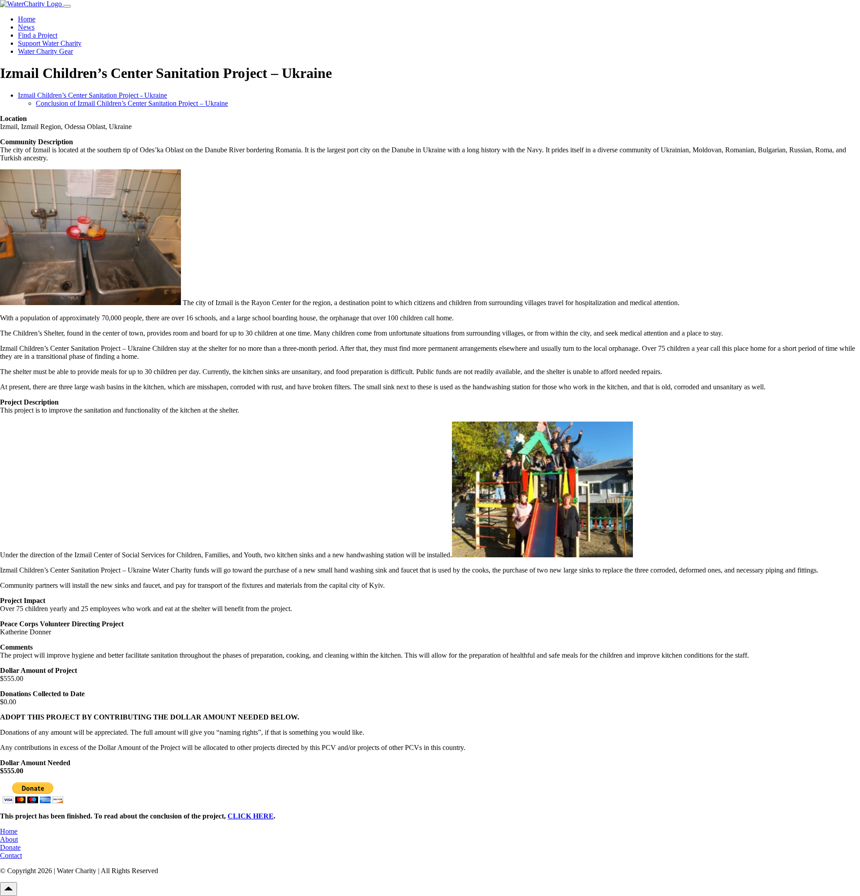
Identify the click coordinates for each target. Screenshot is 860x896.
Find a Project (37, 35)
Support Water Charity (50, 43)
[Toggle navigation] (67, 6)
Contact (11, 855)
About (9, 839)
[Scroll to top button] (8, 889)
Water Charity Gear (45, 51)
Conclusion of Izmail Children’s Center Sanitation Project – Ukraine (132, 103)
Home (26, 19)
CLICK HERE (251, 816)
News (26, 27)
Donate (10, 847)
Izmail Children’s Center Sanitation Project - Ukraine (92, 95)
